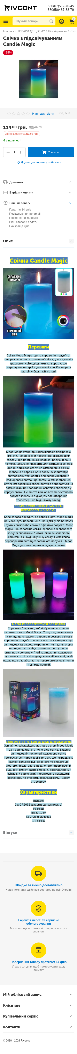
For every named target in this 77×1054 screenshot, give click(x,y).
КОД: (61, 113)
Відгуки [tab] (10, 832)
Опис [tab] (8, 241)
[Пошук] (51, 21)
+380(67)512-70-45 (60, 6)
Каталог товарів (6, 21)
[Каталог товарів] (5, 21)
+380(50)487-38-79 (60, 9)
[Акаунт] (62, 21)
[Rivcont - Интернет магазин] (20, 7)
